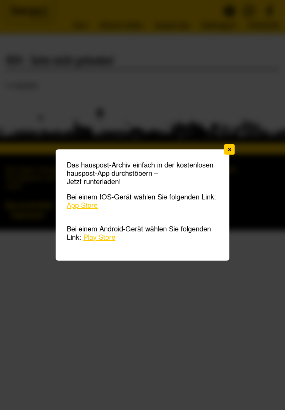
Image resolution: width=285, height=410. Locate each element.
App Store (82, 205)
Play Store (99, 237)
